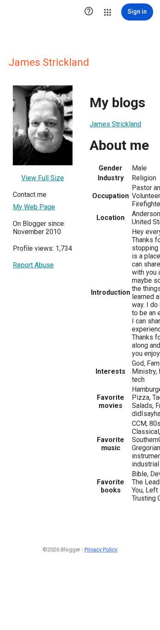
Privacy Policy (100, 549)
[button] (89, 12)
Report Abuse (33, 265)
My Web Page (34, 207)
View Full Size (42, 178)
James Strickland (115, 124)
